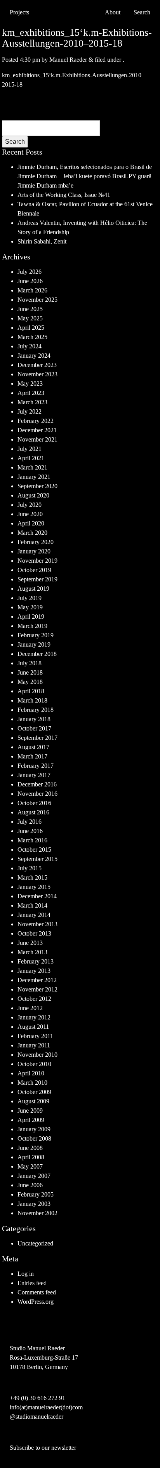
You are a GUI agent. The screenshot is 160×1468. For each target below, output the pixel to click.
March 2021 (32, 467)
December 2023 (37, 365)
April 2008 (30, 1157)
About (112, 12)
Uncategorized (35, 1243)
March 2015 (32, 877)
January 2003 (33, 1203)
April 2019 (30, 616)
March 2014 (32, 905)
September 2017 (37, 737)
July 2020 (29, 504)
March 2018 (32, 700)
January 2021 (33, 476)
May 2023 (30, 383)
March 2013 (32, 952)
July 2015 (29, 868)
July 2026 (29, 271)
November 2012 (37, 989)
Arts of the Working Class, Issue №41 (63, 194)
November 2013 (37, 924)
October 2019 (34, 570)
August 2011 (33, 1026)
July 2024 (29, 346)
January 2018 (33, 719)
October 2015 (34, 849)
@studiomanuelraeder (36, 1416)
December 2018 (37, 654)
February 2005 (35, 1194)
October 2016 (34, 803)
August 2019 (33, 588)
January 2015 (33, 887)
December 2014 (37, 896)
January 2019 (33, 644)
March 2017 (32, 756)
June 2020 (30, 514)
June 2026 (30, 281)
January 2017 (33, 775)
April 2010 (30, 1073)
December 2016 (37, 784)
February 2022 (35, 420)
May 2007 (30, 1166)
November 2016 (37, 793)
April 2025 (30, 327)
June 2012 (30, 1008)
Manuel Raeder (68, 59)
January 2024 (33, 355)
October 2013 (34, 933)
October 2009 (34, 1092)
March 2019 (32, 626)
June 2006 (30, 1185)
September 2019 (37, 579)
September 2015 (37, 859)
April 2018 (30, 691)
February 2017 (35, 765)
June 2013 (30, 942)
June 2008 (30, 1147)
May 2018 (30, 681)
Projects (19, 12)
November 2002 (37, 1213)
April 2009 (30, 1120)
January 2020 (33, 551)
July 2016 (29, 821)
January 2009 (33, 1129)
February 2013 (35, 961)
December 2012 (37, 980)
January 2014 (33, 914)
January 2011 (33, 1045)
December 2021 (37, 430)
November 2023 (37, 374)
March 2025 (32, 337)
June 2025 (30, 309)
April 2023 (30, 393)
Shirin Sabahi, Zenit (41, 241)
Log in (25, 1273)
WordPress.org (35, 1301)
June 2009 (30, 1110)
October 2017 (34, 728)
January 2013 (33, 970)
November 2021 (37, 439)
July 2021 (29, 448)
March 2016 (32, 840)
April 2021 (30, 458)
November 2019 (37, 560)
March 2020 (32, 532)
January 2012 (33, 1017)
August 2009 (33, 1101)
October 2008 (34, 1138)
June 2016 (30, 831)
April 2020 (30, 523)
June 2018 (30, 672)
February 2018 (35, 709)
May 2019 (30, 607)
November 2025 (37, 299)
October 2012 (34, 998)
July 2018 (29, 663)
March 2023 (32, 402)
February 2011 (35, 1036)
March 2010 (32, 1082)
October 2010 (34, 1064)
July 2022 (29, 411)
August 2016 (33, 812)
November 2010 (37, 1054)
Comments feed (36, 1292)
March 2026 (32, 290)
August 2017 (33, 747)
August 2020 (33, 495)
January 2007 (33, 1175)
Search (15, 141)
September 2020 (37, 486)
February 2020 (35, 542)
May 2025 (30, 318)
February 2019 (35, 635)
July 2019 (29, 598)
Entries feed (32, 1283)
